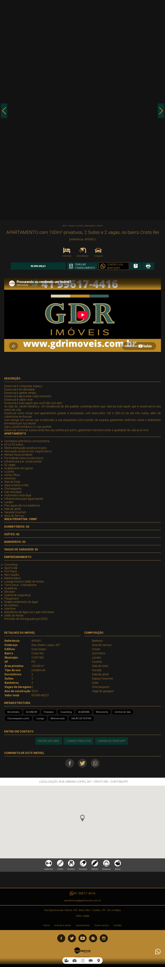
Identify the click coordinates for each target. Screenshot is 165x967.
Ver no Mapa (114, 910)
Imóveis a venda (62, 925)
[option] (82, 110)
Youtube (82, 938)
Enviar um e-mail (49, 740)
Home (46, 925)
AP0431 (100, 226)
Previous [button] (4, 110)
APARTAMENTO (90, 226)
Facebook (69, 763)
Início (64, 226)
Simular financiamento (85, 266)
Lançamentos (83, 925)
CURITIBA (79, 226)
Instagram (104, 938)
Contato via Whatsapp (115, 266)
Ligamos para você (78, 740)
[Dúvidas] (136, 266)
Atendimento (157, 951)
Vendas (71, 226)
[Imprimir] (148, 266)
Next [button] (161, 110)
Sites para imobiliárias (82, 957)
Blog (93, 938)
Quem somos (102, 925)
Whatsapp (95, 763)
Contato (118, 925)
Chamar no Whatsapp (111, 740)
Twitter (82, 763)
